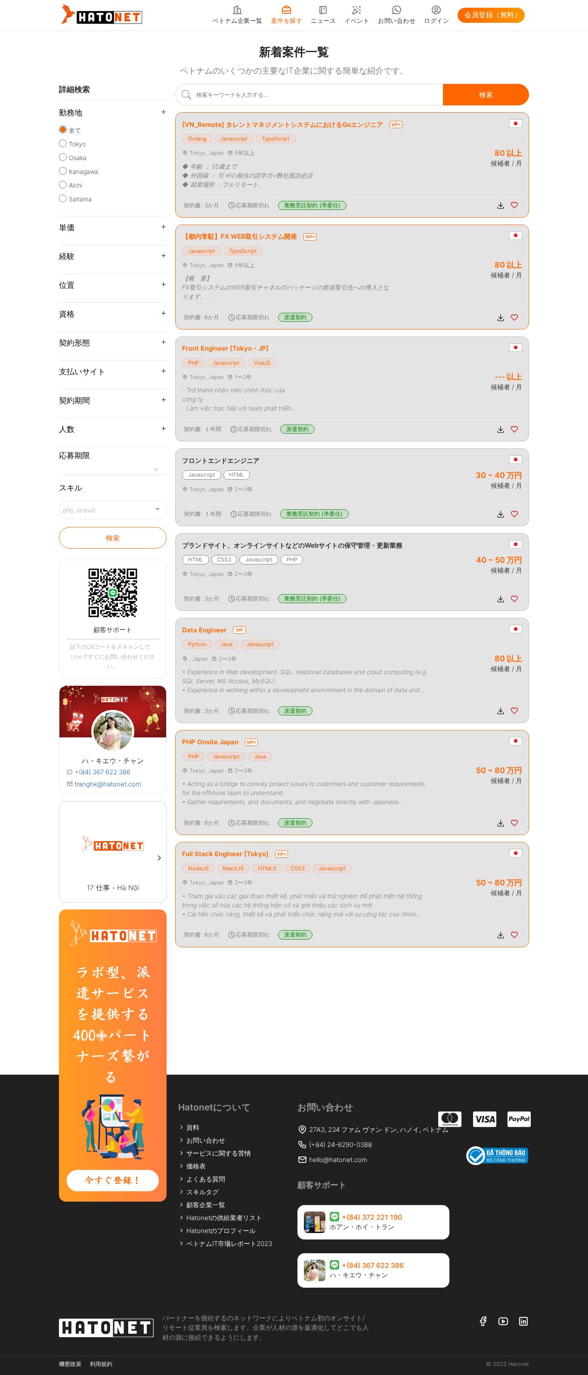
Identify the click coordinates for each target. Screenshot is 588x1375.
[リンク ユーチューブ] (503, 1322)
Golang (197, 139)
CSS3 (224, 559)
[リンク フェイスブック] (483, 1322)
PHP (193, 363)
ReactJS (233, 868)
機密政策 (70, 1364)
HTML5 (267, 868)
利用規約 (101, 1364)
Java (226, 644)
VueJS (262, 363)
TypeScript (276, 139)
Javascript (234, 139)
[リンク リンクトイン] (523, 1322)
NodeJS (198, 868)
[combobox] (113, 510)
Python (197, 644)
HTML (236, 475)
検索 (113, 537)
